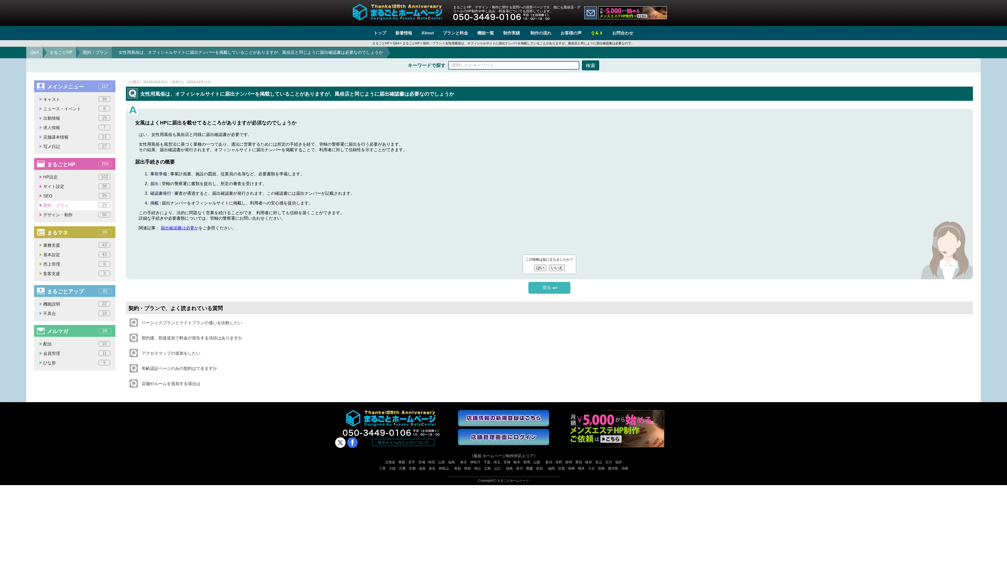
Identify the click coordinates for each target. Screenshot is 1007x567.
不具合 (75, 313)
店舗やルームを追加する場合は (171, 383)
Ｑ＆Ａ (597, 33)
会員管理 (75, 353)
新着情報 (403, 33)
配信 (75, 344)
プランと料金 (455, 33)
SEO (75, 195)
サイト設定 (75, 186)
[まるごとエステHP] (632, 12)
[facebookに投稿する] (352, 442)
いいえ (557, 267)
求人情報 (74, 127)
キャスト (75, 99)
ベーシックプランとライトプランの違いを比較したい (192, 323)
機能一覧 (485, 33)
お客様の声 (571, 33)
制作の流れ (541, 33)
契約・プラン (95, 52)
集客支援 (74, 273)
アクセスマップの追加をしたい (171, 353)
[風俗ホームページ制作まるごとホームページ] (398, 7)
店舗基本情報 (75, 137)
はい (540, 267)
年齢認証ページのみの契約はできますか (179, 368)
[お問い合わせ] (590, 12)
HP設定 (75, 177)
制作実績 (511, 33)
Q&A (34, 52)
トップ (380, 33)
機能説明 (75, 304)
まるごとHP (61, 52)
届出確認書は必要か (180, 228)
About (427, 33)
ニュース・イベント (74, 108)
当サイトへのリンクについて (403, 442)
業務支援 (75, 245)
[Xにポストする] (340, 442)
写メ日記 (75, 146)
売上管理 (74, 264)
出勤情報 (75, 118)
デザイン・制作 (75, 214)
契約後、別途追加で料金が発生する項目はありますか (192, 338)
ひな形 (74, 362)
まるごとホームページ (513, 480)
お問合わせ (622, 33)
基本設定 (75, 254)
